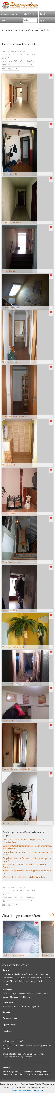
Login (41, 20)
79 (32, 54)
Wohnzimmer (8, 974)
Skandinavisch (16, 997)
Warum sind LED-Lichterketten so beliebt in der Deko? (24, 877)
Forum (3, 20)
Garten (21, 981)
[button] (6, 58)
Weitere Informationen (21, 1091)
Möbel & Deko (28, 14)
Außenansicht (36, 981)
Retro (45, 993)
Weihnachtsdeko (9, 1006)
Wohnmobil (7, 984)
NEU (21, 61)
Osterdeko (21, 1006)
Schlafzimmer (27, 974)
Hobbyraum (45, 977)
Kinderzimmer (8, 977)
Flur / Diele (20, 977)
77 (24, 54)
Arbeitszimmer (33, 977)
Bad (36, 974)
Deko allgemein (33, 1006)
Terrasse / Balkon (10, 981)
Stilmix (38, 993)
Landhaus (30, 993)
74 (14, 54)
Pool (27, 981)
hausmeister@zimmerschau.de (38, 1074)
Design (13, 993)
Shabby (6, 997)
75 (17, 54)
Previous (50, 915)
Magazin (42, 14)
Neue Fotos (31, 61)
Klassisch (21, 993)
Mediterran (27, 997)
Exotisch (6, 993)
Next (53, 915)
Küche (17, 974)
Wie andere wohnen (9, 14)
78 (28, 54)
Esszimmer (43, 974)
